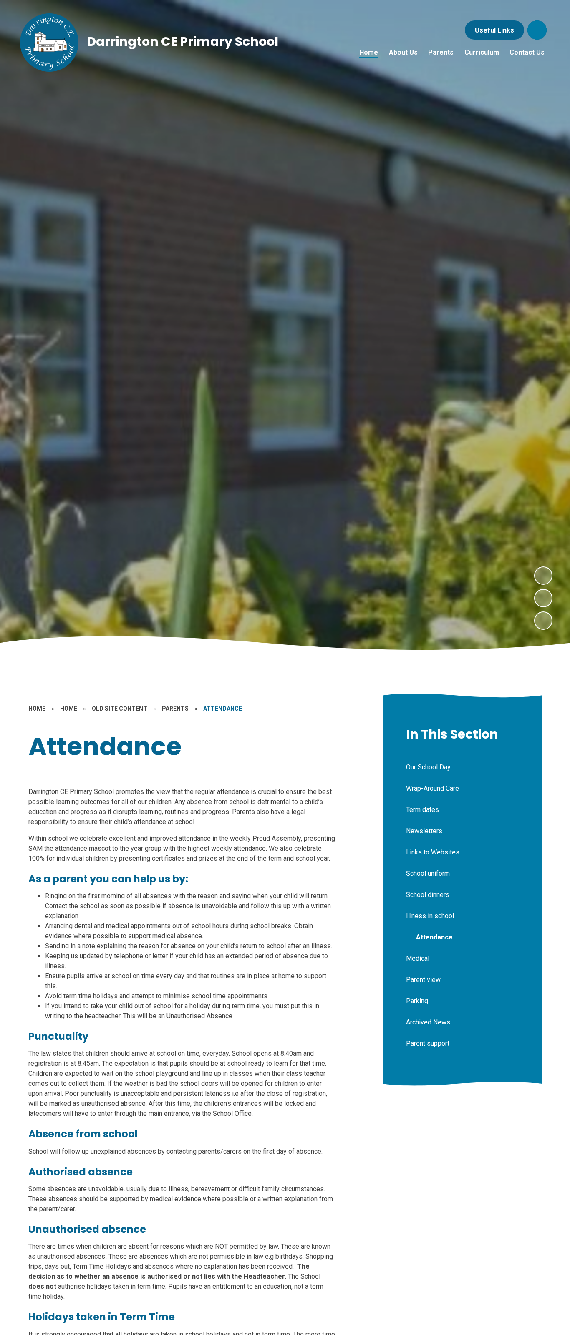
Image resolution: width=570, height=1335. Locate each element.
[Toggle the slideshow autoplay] (543, 620)
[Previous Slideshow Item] (543, 598)
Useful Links (494, 30)
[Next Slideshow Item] (543, 575)
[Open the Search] (537, 30)
